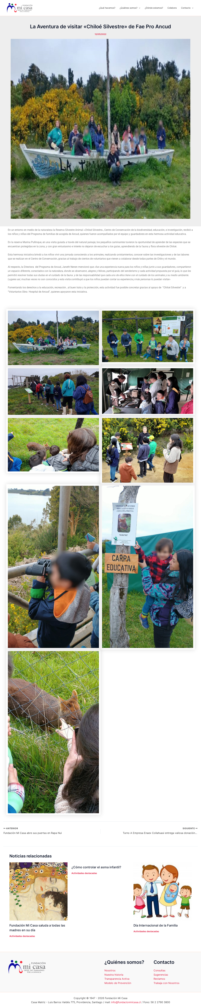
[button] (138, 8)
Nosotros (109, 970)
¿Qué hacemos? (107, 7)
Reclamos (159, 978)
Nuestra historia (113, 974)
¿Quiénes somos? (128, 7)
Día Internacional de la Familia (155, 925)
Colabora (172, 7)
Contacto (185, 7)
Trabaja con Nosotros (166, 983)
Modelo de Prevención (117, 983)
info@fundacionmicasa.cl (126, 1002)
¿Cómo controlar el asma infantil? (96, 867)
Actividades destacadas (22, 936)
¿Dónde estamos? (154, 7)
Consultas (159, 970)
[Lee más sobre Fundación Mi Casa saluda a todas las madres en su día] (38, 891)
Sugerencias (161, 974)
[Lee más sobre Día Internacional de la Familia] (162, 891)
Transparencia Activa (116, 978)
